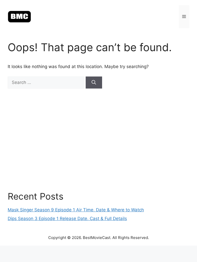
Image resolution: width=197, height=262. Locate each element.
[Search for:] (47, 82)
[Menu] (184, 16)
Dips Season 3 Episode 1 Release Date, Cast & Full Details (67, 218)
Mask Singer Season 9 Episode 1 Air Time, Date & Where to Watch (76, 209)
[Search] (94, 83)
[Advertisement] (98, 140)
